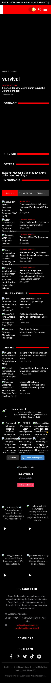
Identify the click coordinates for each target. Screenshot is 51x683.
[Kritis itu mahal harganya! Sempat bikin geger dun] (10, 445)
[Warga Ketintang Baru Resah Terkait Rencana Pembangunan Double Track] (9, 257)
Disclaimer (8, 667)
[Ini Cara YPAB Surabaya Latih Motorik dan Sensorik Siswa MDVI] (9, 358)
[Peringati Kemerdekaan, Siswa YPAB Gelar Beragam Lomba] (9, 374)
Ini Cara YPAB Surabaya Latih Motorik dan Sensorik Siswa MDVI (33, 356)
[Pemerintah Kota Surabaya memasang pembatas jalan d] (25, 445)
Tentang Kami (20, 670)
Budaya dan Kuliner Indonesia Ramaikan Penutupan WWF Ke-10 (34, 207)
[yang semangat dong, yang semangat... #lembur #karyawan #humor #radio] (38, 560)
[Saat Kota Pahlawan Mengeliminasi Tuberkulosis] (9, 333)
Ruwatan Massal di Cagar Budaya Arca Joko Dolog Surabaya (24, 174)
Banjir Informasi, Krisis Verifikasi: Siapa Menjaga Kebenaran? (31, 301)
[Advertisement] (25, 40)
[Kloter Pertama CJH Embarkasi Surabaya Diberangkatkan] (9, 225)
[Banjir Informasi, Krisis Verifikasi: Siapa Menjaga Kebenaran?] (9, 304)
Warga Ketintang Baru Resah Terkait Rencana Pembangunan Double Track (34, 255)
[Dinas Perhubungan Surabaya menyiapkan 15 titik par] (41, 445)
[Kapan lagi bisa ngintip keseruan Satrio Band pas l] (41, 429)
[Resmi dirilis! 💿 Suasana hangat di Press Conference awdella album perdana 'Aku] (13, 513)
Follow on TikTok (26, 485)
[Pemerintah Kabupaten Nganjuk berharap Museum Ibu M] (10, 429)
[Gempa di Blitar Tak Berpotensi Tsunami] (9, 239)
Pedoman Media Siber (38, 667)
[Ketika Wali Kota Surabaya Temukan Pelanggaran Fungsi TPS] (9, 320)
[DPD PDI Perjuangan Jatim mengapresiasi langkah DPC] (25, 429)
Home (4, 71)
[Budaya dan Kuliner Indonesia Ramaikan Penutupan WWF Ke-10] (9, 208)
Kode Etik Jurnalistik (21, 667)
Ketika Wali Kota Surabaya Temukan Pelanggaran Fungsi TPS (33, 317)
